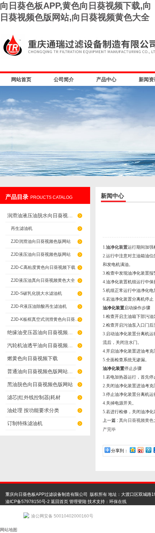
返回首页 (59, 501)
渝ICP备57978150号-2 (27, 501)
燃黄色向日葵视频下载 (32, 358)
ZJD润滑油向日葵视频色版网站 (41, 241)
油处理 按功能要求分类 (33, 410)
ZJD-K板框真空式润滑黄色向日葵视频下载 (45, 319)
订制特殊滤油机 (25, 423)
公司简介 (64, 79)
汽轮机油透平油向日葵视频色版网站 (41, 345)
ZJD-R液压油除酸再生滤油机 (39, 306)
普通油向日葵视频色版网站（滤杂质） (41, 371)
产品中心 (106, 79)
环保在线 (118, 501)
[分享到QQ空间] (132, 449)
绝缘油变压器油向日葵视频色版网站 (41, 332)
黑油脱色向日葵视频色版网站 (40, 384)
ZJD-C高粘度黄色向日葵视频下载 (43, 267)
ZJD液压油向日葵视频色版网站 (41, 254)
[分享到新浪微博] (140, 449)
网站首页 (21, 79)
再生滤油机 (21, 228)
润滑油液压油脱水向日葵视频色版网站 (41, 215)
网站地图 (8, 529)
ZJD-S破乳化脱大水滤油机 (36, 293)
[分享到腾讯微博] (148, 449)
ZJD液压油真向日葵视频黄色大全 (43, 280)
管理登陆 (78, 501)
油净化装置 (117, 247)
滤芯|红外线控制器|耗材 (34, 397)
